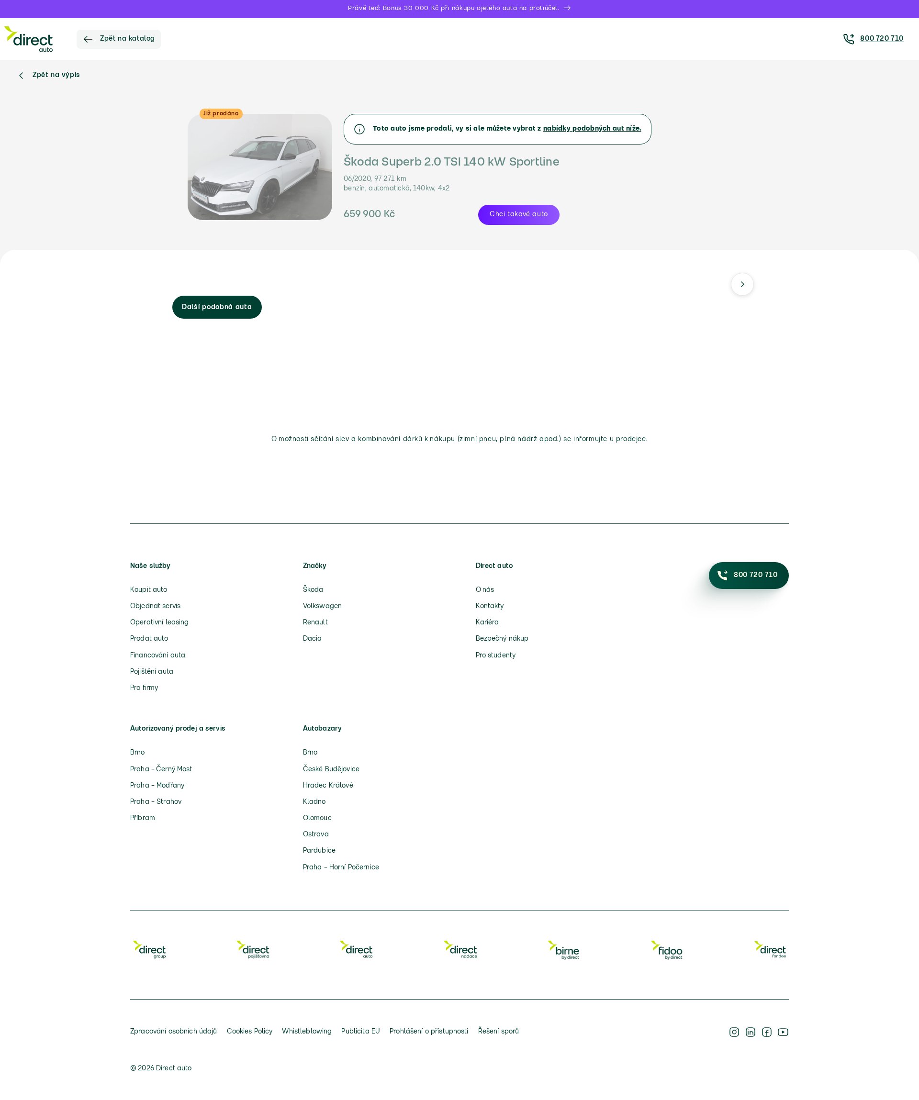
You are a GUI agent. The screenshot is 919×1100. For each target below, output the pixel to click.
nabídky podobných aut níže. (592, 129)
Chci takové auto (519, 214)
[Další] (742, 284)
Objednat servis (155, 606)
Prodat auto (149, 639)
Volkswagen (322, 606)
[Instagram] (734, 1032)
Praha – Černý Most (161, 770)
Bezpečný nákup (502, 639)
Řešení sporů (498, 1032)
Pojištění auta (151, 672)
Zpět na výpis (56, 75)
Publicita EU (360, 1032)
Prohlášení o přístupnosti (429, 1032)
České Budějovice (331, 770)
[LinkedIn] (750, 1032)
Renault (315, 623)
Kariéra (487, 623)
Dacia (312, 639)
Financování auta (157, 656)
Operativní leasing (159, 623)
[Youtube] (783, 1032)
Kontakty (490, 606)
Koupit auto (149, 590)
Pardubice (319, 851)
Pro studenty (496, 656)
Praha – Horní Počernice (341, 868)
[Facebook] (767, 1032)
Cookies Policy (250, 1032)
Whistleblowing (307, 1032)
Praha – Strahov (155, 802)
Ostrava (316, 835)
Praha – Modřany (157, 786)
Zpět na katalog (127, 39)
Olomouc (317, 818)
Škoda (313, 590)
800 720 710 (882, 39)
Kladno (314, 802)
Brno (137, 753)
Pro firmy (144, 688)
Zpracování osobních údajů (173, 1032)
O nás (485, 590)
